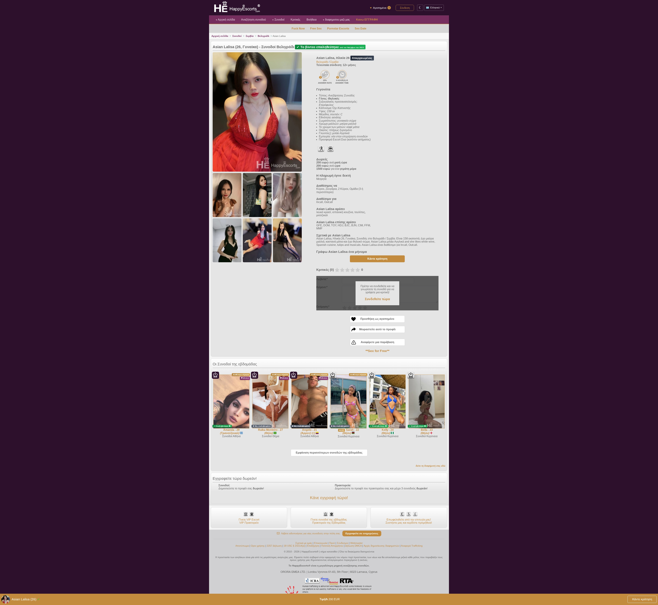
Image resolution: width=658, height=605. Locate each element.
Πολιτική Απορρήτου (332, 545)
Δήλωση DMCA (353, 545)
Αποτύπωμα (242, 545)
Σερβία (250, 36)
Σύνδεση (405, 7)
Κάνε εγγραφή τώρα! (329, 497)
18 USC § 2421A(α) (294, 545)
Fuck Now (298, 28)
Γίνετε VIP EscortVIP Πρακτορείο (249, 521)
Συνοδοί (278, 19)
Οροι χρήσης (258, 545)
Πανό (332, 543)
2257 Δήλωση (274, 545)
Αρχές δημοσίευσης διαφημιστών (381, 545)
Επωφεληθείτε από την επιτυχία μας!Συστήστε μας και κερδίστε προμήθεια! (409, 521)
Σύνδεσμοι (342, 543)
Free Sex (316, 28)
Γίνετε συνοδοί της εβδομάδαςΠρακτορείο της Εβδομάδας (329, 521)
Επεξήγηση (313, 545)
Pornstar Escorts (338, 28)
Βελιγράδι (263, 36)
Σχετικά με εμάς (303, 543)
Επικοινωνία (320, 543)
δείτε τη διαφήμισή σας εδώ (430, 466)
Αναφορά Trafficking (412, 545)
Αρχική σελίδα (225, 19)
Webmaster (356, 543)
